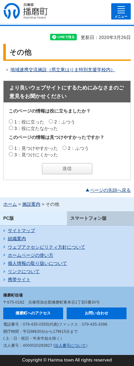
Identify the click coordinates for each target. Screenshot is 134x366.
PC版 (8, 218)
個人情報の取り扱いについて (37, 263)
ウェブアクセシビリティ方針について (46, 247)
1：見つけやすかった (36, 148)
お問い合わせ (96, 313)
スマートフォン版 (88, 218)
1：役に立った (29, 121)
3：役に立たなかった (36, 128)
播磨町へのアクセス (33, 313)
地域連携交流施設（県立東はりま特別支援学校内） (62, 69)
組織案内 (17, 238)
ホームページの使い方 (30, 255)
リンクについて (24, 271)
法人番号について (70, 345)
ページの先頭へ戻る (110, 190)
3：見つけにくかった (36, 154)
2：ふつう (64, 121)
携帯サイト (19, 279)
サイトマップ (21, 230)
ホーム (10, 204)
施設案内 (31, 204)
